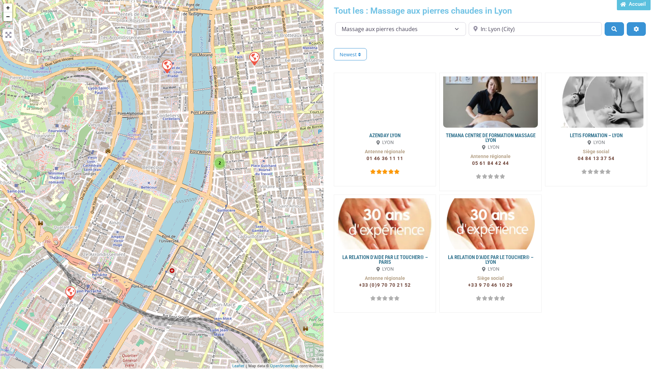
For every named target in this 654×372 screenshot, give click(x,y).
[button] (385, 151)
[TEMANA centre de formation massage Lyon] (70, 292)
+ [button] (8, 7)
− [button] (8, 16)
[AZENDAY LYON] (166, 66)
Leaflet (238, 365)
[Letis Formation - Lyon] (254, 58)
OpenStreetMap (284, 365)
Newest (349, 54)
